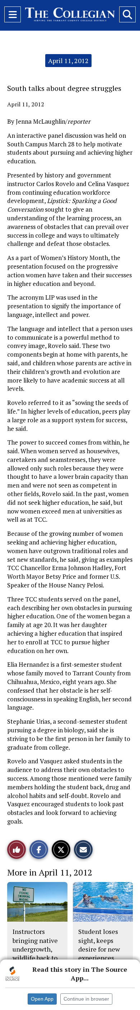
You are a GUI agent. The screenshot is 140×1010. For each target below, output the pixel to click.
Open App (42, 999)
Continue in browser (86, 999)
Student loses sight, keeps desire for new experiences (99, 944)
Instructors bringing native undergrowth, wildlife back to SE (35, 949)
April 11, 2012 (68, 60)
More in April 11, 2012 (49, 872)
